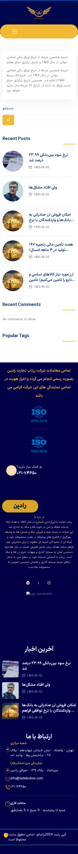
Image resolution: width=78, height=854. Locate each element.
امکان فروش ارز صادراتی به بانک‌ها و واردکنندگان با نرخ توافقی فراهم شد (50, 217)
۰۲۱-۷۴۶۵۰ (27, 473)
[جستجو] (8, 120)
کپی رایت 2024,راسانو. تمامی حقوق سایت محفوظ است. (37, 837)
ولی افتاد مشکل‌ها (43, 187)
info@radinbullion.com (26, 778)
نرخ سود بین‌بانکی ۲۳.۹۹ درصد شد (48, 157)
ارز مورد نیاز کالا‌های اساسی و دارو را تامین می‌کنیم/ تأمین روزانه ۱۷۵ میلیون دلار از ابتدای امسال (51, 277)
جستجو (8, 108)
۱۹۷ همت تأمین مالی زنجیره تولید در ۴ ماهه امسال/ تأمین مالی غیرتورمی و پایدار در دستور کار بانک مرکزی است (51, 247)
